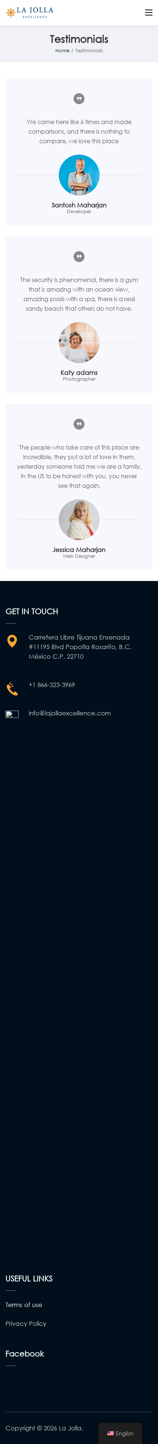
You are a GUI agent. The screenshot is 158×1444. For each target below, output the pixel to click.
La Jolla (70, 1428)
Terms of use (24, 1305)
